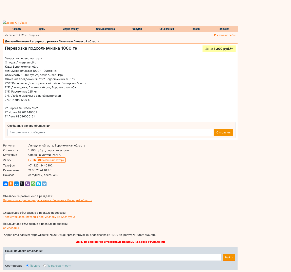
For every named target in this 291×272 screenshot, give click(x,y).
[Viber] (27, 183)
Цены (42, 28)
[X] (22, 183)
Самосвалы (11, 228)
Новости (16, 28)
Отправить (223, 132)
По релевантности (59, 265)
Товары (195, 28)
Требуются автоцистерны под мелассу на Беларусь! (39, 216)
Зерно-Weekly (71, 28)
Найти (229, 257)
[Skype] (38, 183)
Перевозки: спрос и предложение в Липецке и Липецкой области (47, 200)
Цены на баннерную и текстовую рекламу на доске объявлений (120, 241)
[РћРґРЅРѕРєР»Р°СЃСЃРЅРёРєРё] (11, 183)
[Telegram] (44, 183)
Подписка (223, 28)
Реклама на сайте (225, 35)
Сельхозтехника (105, 28)
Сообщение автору (52, 160)
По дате (35, 265)
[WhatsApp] (33, 183)
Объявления (167, 28)
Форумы (137, 28)
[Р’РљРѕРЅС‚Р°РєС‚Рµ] (5, 183)
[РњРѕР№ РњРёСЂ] (16, 183)
